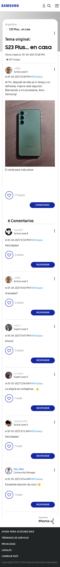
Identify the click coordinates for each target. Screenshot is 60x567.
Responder (43, 264)
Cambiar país (10, 556)
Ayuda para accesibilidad (18, 531)
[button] (49, 69)
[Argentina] (10, 5)
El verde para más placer (19, 169)
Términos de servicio (15, 537)
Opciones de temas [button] (49, 33)
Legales (7, 550)
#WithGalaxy (36, 76)
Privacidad (9, 544)
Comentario (42, 205)
